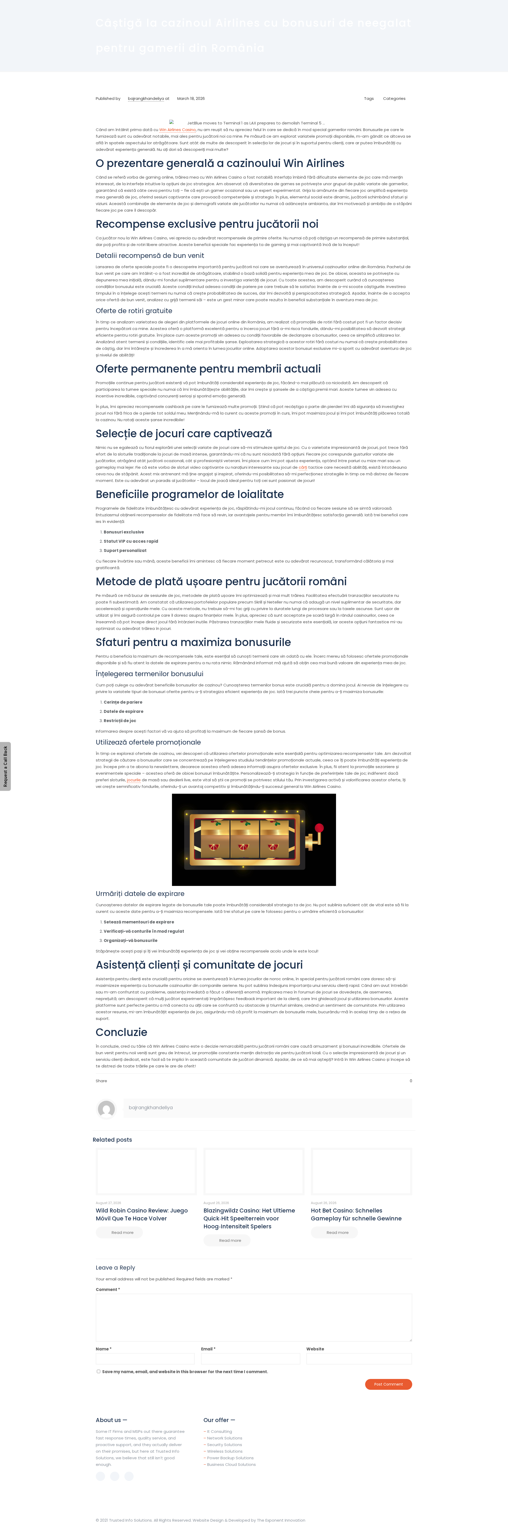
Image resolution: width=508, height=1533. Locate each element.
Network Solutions (224, 1438)
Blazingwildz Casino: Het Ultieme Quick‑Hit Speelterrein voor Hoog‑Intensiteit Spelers (249, 1218)
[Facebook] (378, 1520)
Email (208, 1349)
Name (104, 1349)
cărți (303, 467)
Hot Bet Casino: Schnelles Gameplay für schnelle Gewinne (356, 1214)
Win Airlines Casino (177, 129)
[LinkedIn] (385, 1520)
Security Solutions (224, 1444)
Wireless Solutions (225, 1451)
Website (315, 1349)
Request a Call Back (5, 766)
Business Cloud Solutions (231, 1464)
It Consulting (219, 1431)
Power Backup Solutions (230, 1458)
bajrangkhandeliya (146, 98)
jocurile (134, 780)
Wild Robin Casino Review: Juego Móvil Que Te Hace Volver (142, 1214)
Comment (108, 1289)
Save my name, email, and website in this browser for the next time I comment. (185, 1371)
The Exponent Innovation (281, 1520)
